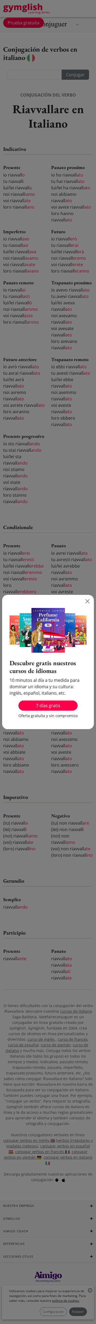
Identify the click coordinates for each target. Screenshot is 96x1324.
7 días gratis (48, 706)
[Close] (87, 601)
